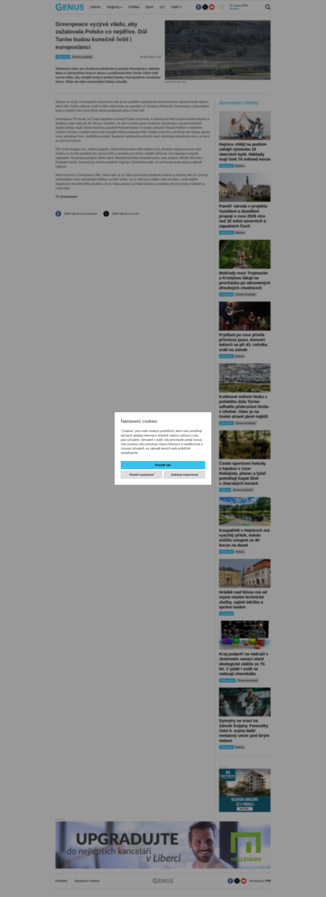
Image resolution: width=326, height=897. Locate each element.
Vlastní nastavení (141, 474)
